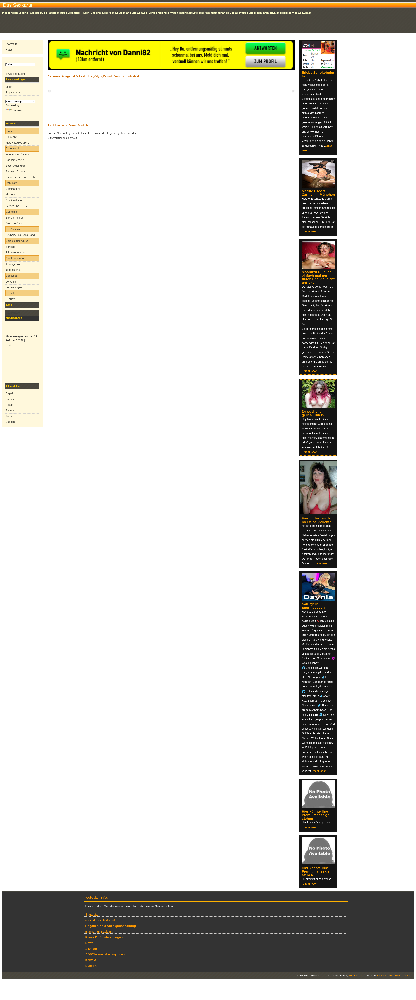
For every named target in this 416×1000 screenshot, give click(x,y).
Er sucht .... (12, 299)
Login (9, 86)
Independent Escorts (17, 154)
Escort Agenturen (16, 165)
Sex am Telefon (15, 217)
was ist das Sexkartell (100, 920)
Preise (9, 404)
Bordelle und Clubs (17, 241)
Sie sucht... (12, 137)
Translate (17, 110)
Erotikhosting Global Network (394, 976)
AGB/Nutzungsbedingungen (105, 954)
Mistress (10, 194)
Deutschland (13, 313)
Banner (10, 399)
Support (10, 422)
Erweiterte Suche (16, 73)
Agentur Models (15, 160)
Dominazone (13, 188)
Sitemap (10, 410)
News (89, 943)
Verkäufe (11, 281)
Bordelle (10, 246)
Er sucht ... (12, 293)
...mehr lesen (309, 231)
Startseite (91, 914)
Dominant (11, 183)
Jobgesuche (13, 270)
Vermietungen (14, 287)
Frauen (10, 131)
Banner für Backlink (99, 931)
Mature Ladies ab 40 (17, 142)
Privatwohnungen (16, 252)
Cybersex (11, 211)
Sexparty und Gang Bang (20, 235)
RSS (8, 345)
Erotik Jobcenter (15, 258)
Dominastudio (14, 200)
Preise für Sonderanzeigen (104, 937)
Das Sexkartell (19, 5)
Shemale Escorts (15, 171)
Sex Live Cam (14, 223)
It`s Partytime (13, 229)
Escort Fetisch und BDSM (20, 177)
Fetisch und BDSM (16, 206)
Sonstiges (11, 275)
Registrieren (13, 92)
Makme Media (355, 976)
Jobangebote (13, 264)
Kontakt (10, 416)
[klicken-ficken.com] (320, 513)
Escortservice (13, 148)
